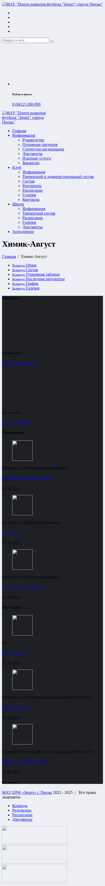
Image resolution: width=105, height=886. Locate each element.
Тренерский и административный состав (58, 176)
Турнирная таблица (36, 274)
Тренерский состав (38, 213)
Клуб (16, 167)
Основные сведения (39, 144)
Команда (19, 806)
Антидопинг (23, 231)
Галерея (29, 195)
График (25, 283)
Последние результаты (38, 279)
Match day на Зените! (15, 707)
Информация (23, 135)
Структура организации (43, 149)
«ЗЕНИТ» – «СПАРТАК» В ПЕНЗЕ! (25, 762)
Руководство (33, 140)
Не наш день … (12, 532)
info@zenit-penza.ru (18, 363)
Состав (28, 181)
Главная (19, 131)
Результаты (32, 186)
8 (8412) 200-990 (26, 104)
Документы (32, 153)
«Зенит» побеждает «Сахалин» (22, 587)
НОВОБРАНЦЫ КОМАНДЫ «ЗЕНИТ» (28, 478)
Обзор (24, 265)
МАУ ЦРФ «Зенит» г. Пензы (27, 792)
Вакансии (31, 163)
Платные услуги (36, 158)
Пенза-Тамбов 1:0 (13, 653)
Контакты (31, 199)
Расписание (32, 190)
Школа (18, 204)
